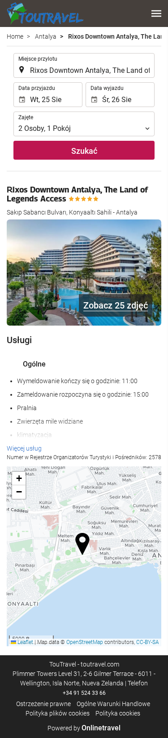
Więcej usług (24, 448)
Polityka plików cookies (58, 713)
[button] (156, 13)
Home (15, 36)
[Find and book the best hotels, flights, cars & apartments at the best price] (45, 13)
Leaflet (24, 642)
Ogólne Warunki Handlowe (113, 703)
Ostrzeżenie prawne (43, 703)
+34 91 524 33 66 (84, 693)
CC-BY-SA (147, 642)
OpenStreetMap (84, 642)
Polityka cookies (117, 713)
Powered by (84, 728)
